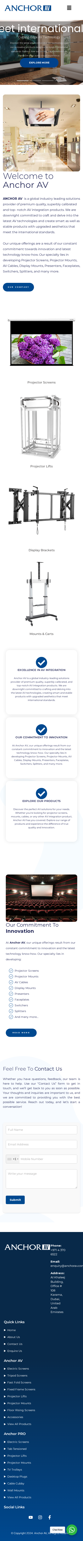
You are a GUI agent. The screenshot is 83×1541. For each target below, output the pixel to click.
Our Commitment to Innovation (41, 737)
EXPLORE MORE (39, 62)
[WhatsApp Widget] (71, 1529)
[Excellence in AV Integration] (41, 662)
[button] (69, 8)
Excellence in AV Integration (41, 670)
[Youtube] (30, 1517)
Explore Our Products (41, 801)
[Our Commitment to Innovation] (41, 730)
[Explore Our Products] (41, 793)
